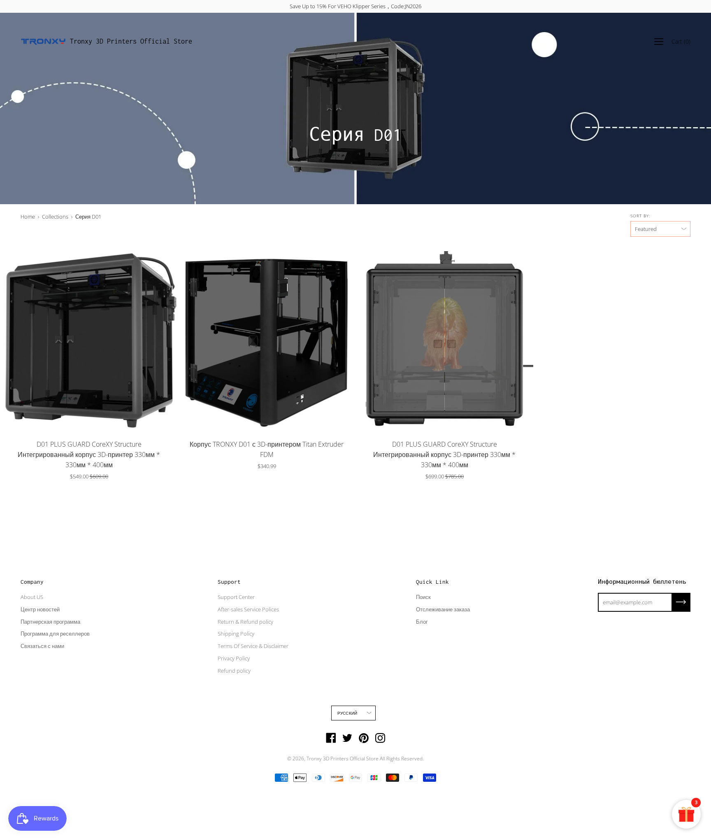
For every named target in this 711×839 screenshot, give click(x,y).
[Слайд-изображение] (89, 340)
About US (32, 597)
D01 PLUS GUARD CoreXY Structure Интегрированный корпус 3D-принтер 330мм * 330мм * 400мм (89, 454)
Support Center (236, 597)
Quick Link (432, 581)
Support (229, 581)
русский (347, 713)
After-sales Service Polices (248, 609)
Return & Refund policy (245, 621)
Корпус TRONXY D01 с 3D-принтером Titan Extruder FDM (267, 449)
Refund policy (234, 670)
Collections (55, 216)
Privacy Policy (234, 658)
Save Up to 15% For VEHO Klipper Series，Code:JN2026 (355, 6)
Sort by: (640, 216)
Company (32, 581)
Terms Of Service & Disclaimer (253, 646)
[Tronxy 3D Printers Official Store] (43, 41)
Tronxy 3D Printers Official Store (131, 41)
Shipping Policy (236, 633)
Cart (681, 41)
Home (28, 216)
